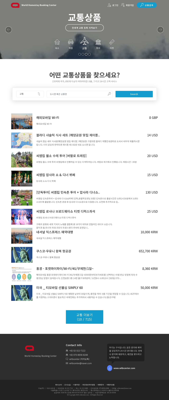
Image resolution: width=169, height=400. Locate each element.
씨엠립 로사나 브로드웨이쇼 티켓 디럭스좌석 (65, 211)
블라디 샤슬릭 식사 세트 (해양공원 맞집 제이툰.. (68, 135)
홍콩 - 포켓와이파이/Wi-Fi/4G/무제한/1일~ (64, 268)
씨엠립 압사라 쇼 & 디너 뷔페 (55, 174)
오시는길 (67, 385)
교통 (84, 48)
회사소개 (58, 385)
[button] (8, 29)
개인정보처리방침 (88, 385)
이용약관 (76, 385)
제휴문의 (101, 385)
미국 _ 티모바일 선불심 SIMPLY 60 (59, 287)
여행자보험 (110, 385)
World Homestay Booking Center (39, 5)
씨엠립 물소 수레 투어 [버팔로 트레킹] (61, 155)
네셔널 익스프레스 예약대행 (54, 232)
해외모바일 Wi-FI (47, 117)
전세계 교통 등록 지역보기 (84, 27)
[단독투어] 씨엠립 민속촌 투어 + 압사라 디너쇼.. (68, 192)
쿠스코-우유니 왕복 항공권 (53, 251)
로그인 (115, 5)
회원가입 (130, 5)
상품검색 (149, 5)
